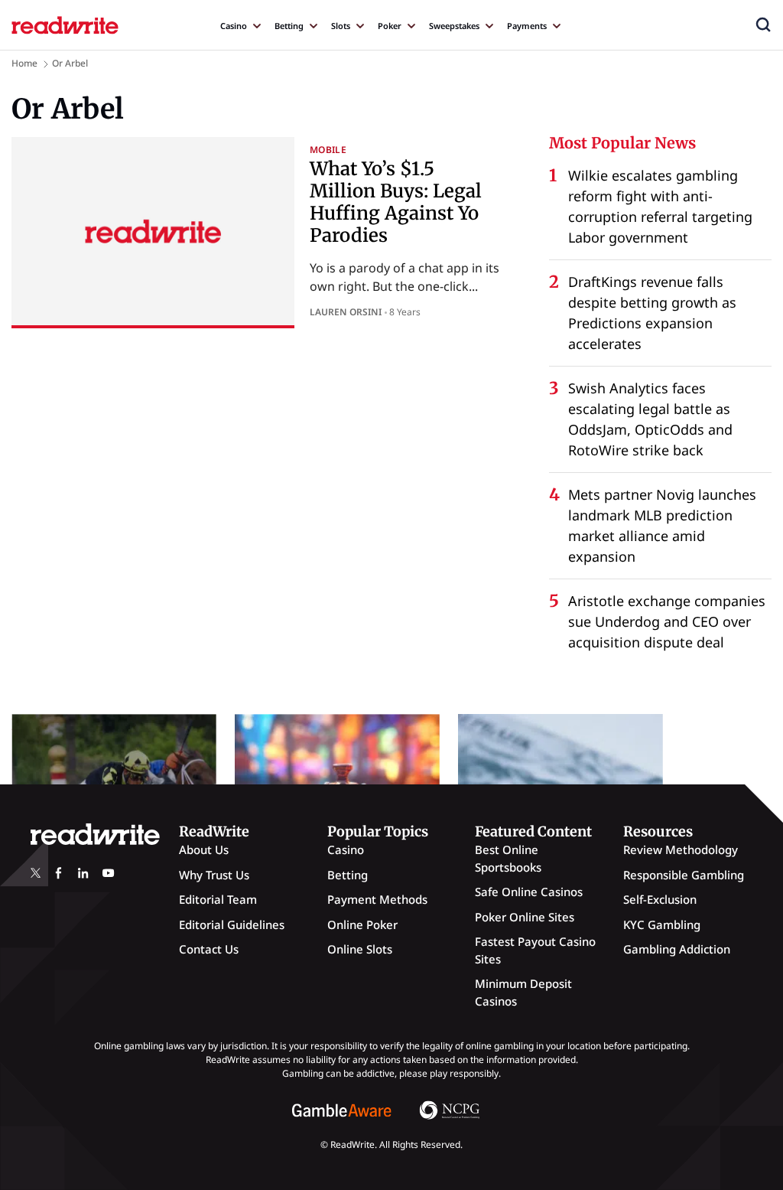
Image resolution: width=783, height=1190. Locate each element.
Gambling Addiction (676, 949)
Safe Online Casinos (529, 891)
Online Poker (362, 924)
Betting (289, 25)
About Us (204, 849)
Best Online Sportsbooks (508, 858)
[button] (763, 24)
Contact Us (209, 949)
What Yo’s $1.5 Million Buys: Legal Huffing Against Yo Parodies (396, 201)
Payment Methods (377, 899)
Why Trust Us (214, 874)
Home (24, 63)
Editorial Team (218, 899)
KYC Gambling (661, 924)
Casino (233, 25)
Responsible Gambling (683, 874)
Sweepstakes (454, 25)
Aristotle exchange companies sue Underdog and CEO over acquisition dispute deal (666, 621)
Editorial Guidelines (231, 924)
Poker (389, 25)
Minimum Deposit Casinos (523, 992)
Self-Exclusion (660, 899)
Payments (527, 25)
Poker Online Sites (524, 916)
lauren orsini (346, 312)
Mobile (328, 150)
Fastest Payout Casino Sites (535, 950)
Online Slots (359, 949)
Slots (340, 25)
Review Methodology (680, 849)
